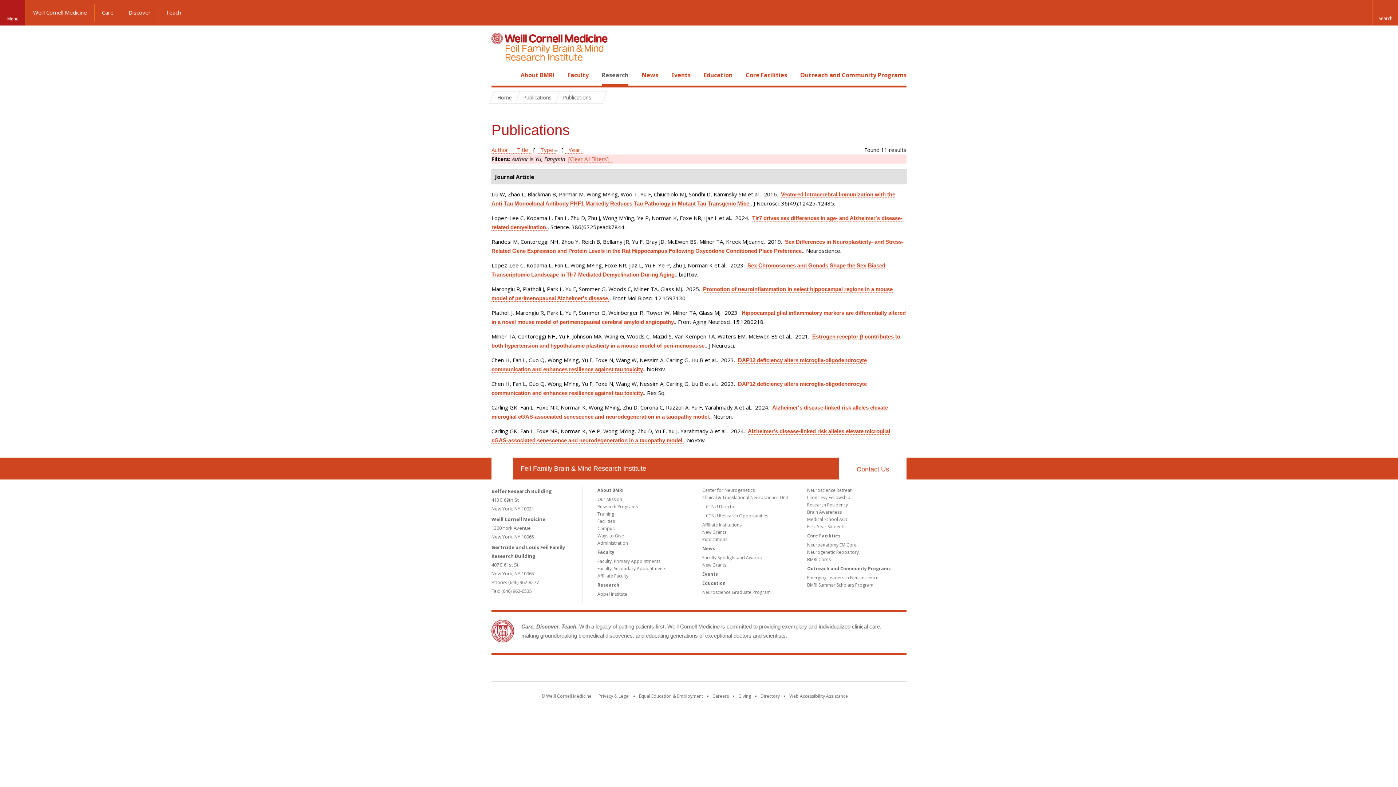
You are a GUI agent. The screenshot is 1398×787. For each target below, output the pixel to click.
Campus (606, 528)
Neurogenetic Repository (833, 552)
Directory (770, 696)
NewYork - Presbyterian (760, 669)
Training (605, 514)
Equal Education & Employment (671, 696)
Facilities (606, 521)
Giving (744, 696)
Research (615, 75)
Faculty (578, 75)
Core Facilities (766, 75)
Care (108, 12)
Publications (714, 539)
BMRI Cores (819, 559)
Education (718, 75)
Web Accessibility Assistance (818, 696)
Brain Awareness (824, 512)
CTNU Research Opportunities (737, 516)
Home (499, 75)
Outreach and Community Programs (853, 75)
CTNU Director (721, 507)
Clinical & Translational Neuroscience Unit (745, 497)
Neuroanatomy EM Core (832, 545)
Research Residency (827, 505)
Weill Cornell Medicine (60, 12)
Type (546, 149)
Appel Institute (612, 594)
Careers (720, 696)
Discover (140, 12)
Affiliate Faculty (612, 576)
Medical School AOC (828, 519)
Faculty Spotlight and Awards (732, 558)
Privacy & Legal (614, 696)
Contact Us (873, 469)
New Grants (714, 532)
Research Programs (617, 507)
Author (499, 149)
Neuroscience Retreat (829, 490)
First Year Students (826, 527)
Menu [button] (13, 19)
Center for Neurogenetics (728, 490)
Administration (612, 543)
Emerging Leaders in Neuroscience (842, 578)
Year (574, 149)
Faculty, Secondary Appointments (631, 568)
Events (681, 75)
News (650, 75)
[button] (1385, 13)
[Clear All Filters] (588, 159)
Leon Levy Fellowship (828, 497)
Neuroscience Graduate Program (736, 592)
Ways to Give (610, 536)
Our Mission (609, 499)
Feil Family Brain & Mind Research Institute (583, 468)
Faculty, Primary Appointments (628, 561)
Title (522, 149)
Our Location (502, 468)
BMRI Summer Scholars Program (840, 585)
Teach (173, 12)
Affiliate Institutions (722, 525)
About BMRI (537, 75)
